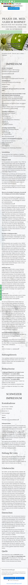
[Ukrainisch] (12, 3)
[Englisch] (4, 3)
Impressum (18, 583)
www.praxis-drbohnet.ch (7, 73)
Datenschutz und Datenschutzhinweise (11, 332)
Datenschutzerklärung (8, 6)
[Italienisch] (8, 3)
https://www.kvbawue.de (7, 136)
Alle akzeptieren (20, 578)
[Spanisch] (10, 3)
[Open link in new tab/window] (4, 1)
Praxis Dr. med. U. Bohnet (18, 53)
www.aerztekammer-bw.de (7, 203)
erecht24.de (15, 349)
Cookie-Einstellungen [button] (14, 580)
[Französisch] (6, 3)
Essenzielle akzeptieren (9, 578)
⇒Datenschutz (5, 337)
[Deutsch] (2, 3)
